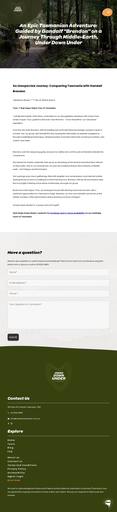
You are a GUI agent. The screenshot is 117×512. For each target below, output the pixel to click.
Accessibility (16, 472)
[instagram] (11, 423)
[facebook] (8, 423)
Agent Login (15, 476)
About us (13, 457)
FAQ (10, 451)
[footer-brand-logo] (58, 377)
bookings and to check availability (67, 213)
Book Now (14, 480)
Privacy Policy (17, 468)
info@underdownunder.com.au (25, 418)
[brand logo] (21, 12)
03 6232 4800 (42, 264)
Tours (11, 444)
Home (11, 440)
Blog (10, 447)
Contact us (15, 461)
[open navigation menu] (107, 12)
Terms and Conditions (22, 465)
